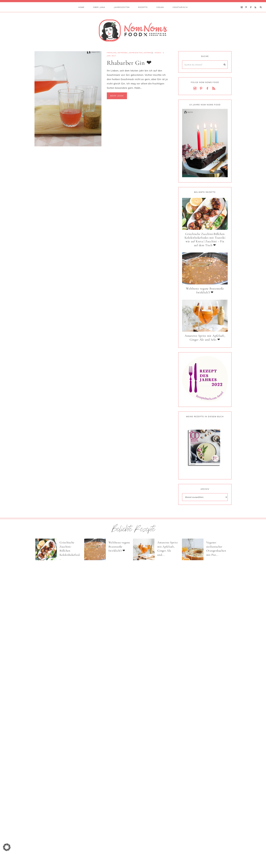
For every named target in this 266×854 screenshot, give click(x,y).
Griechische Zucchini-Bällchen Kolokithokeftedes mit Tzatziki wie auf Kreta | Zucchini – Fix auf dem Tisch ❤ (205, 239)
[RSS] (256, 3)
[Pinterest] (247, 3)
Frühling (111, 53)
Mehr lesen (117, 96)
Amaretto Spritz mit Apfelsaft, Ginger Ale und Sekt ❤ (205, 337)
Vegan (158, 53)
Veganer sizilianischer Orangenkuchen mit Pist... (216, 548)
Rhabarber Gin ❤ (129, 62)
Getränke (122, 53)
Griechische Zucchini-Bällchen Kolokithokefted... (70, 550)
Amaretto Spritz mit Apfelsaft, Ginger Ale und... (167, 548)
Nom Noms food (133, 30)
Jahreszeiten (135, 53)
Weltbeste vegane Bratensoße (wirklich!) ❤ (205, 290)
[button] (7, 847)
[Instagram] (242, 3)
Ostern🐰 (148, 53)
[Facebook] (252, 3)
